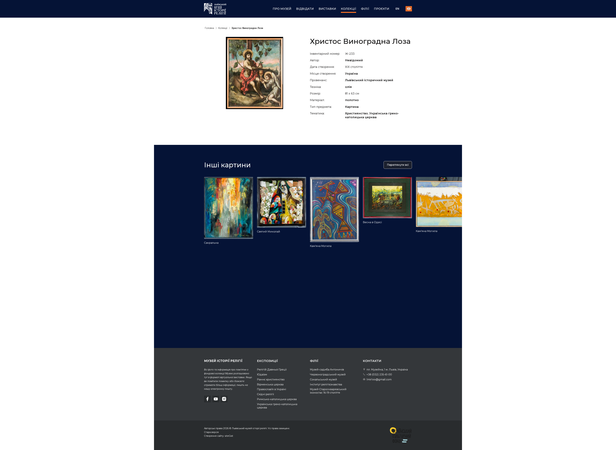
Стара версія (211, 432)
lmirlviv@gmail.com (379, 379)
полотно (352, 100)
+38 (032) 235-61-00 (379, 374)
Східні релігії (265, 394)
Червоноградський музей (328, 374)
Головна (209, 28)
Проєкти (381, 8)
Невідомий (354, 60)
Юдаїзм (262, 374)
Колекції (348, 8)
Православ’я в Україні (271, 389)
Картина (352, 107)
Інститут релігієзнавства (326, 384)
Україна (351, 73)
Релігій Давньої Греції (272, 369)
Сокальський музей (323, 379)
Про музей (282, 8)
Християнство (356, 113)
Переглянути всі (398, 164)
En (397, 9)
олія (348, 87)
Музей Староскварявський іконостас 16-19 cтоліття (328, 391)
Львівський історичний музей (369, 80)
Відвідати (305, 8)
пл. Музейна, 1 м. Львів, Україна (387, 369)
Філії (365, 8)
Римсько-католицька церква (277, 399)
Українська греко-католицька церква (372, 115)
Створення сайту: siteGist (218, 435)
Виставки (327, 8)
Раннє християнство (271, 379)
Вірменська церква (270, 384)
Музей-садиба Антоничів (327, 369)
